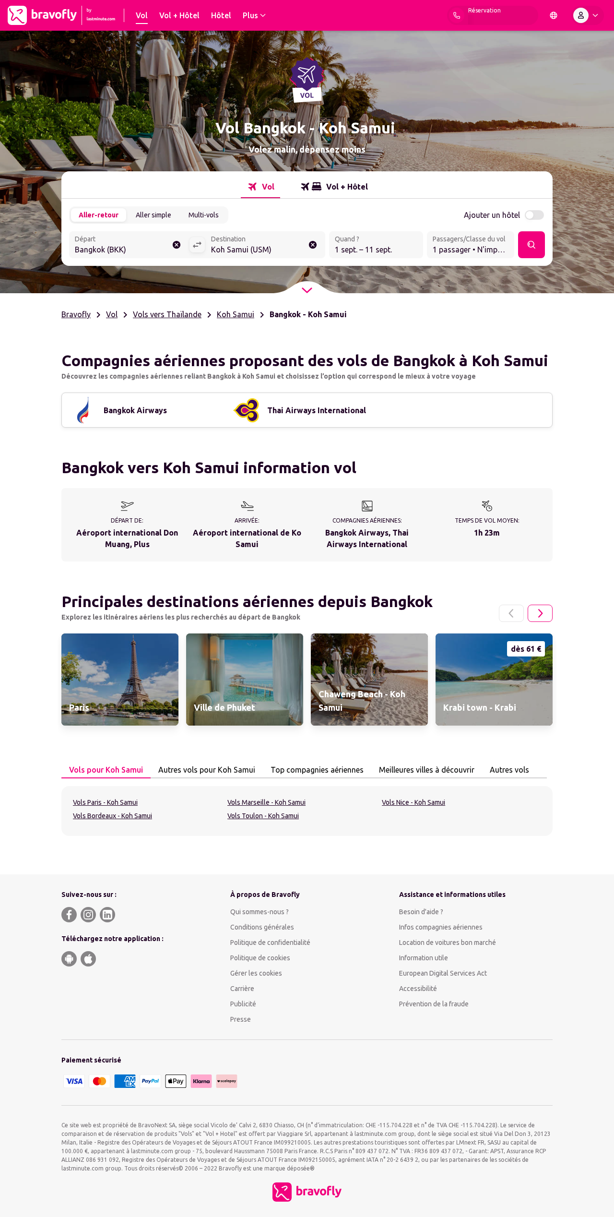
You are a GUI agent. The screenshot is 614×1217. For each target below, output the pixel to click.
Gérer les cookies (256, 973)
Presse (240, 1019)
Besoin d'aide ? (421, 912)
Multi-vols (204, 215)
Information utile (423, 958)
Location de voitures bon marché (447, 942)
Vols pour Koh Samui (106, 769)
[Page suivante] (540, 613)
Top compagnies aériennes (317, 769)
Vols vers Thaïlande (167, 314)
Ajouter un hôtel (492, 215)
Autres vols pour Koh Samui (206, 769)
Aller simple (153, 215)
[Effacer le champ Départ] (176, 244)
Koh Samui (235, 314)
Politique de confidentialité (270, 942)
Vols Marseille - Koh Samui (266, 802)
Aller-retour (98, 215)
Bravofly (76, 314)
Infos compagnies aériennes (441, 927)
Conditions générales (262, 927)
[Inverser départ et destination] (197, 244)
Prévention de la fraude (434, 1004)
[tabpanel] (307, 811)
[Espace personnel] (587, 15)
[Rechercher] (531, 244)
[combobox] (129, 245)
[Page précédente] (511, 613)
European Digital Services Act (443, 973)
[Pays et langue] (553, 15)
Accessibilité (418, 988)
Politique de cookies (260, 958)
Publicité (243, 1004)
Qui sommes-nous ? (259, 912)
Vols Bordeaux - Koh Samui (112, 816)
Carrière (242, 988)
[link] (119, 679)
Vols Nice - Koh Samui (413, 802)
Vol (112, 314)
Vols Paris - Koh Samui (105, 802)
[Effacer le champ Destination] (312, 244)
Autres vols (509, 769)
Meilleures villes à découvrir (426, 769)
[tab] (260, 186)
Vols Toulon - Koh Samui (263, 816)
